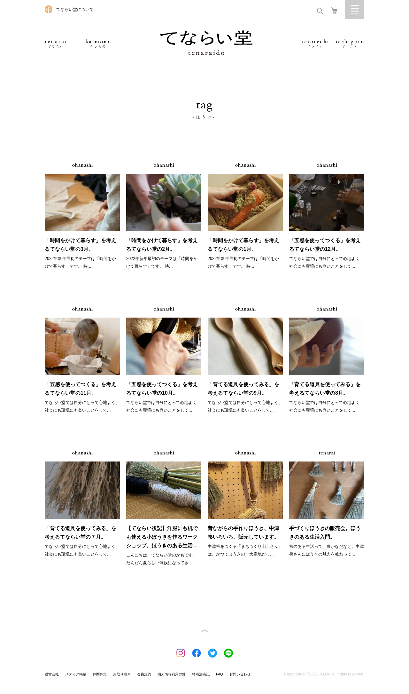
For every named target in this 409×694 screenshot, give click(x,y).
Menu (354, 9)
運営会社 (52, 674)
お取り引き (122, 674)
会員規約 (144, 674)
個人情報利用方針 (172, 674)
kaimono (98, 43)
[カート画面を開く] (334, 10)
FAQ (219, 674)
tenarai (56, 43)
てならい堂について (75, 9)
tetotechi (315, 43)
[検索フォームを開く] (320, 10)
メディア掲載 (75, 674)
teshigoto (350, 43)
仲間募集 (100, 674)
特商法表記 (201, 674)
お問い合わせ (240, 674)
